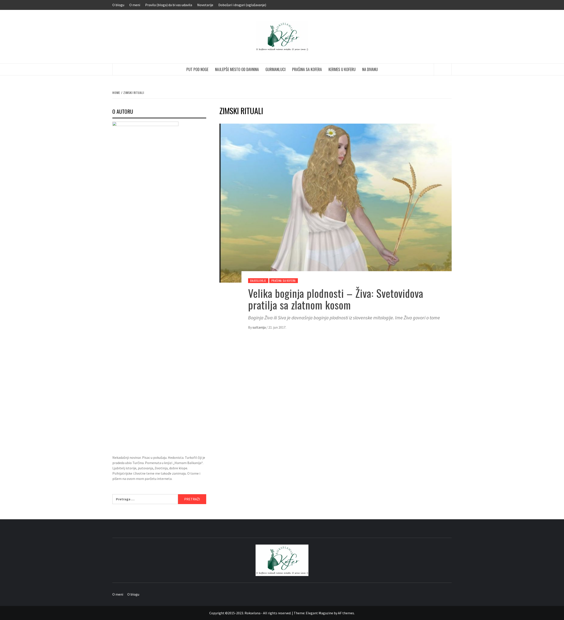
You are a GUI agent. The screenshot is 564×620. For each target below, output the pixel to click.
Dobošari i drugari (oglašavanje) (242, 5)
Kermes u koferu (342, 69)
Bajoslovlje (258, 280)
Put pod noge (197, 69)
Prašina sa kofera (307, 69)
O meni (134, 5)
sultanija (259, 327)
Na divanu (370, 69)
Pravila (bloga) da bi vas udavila (168, 5)
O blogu (118, 5)
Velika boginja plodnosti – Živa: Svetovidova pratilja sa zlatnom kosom (335, 299)
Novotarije (205, 5)
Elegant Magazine (319, 613)
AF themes (346, 613)
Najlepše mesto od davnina (237, 69)
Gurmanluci (275, 69)
